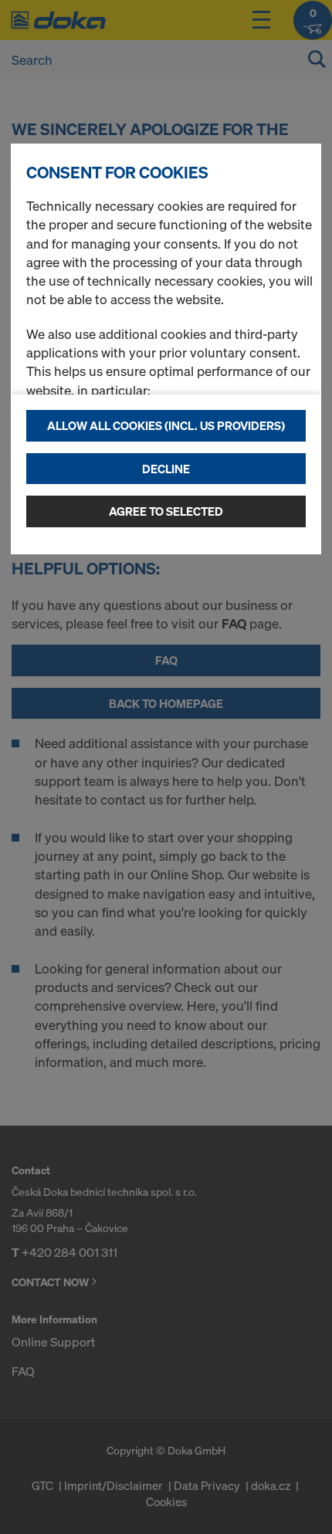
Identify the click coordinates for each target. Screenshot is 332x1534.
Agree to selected (166, 511)
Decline (166, 468)
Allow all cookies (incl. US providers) (166, 425)
